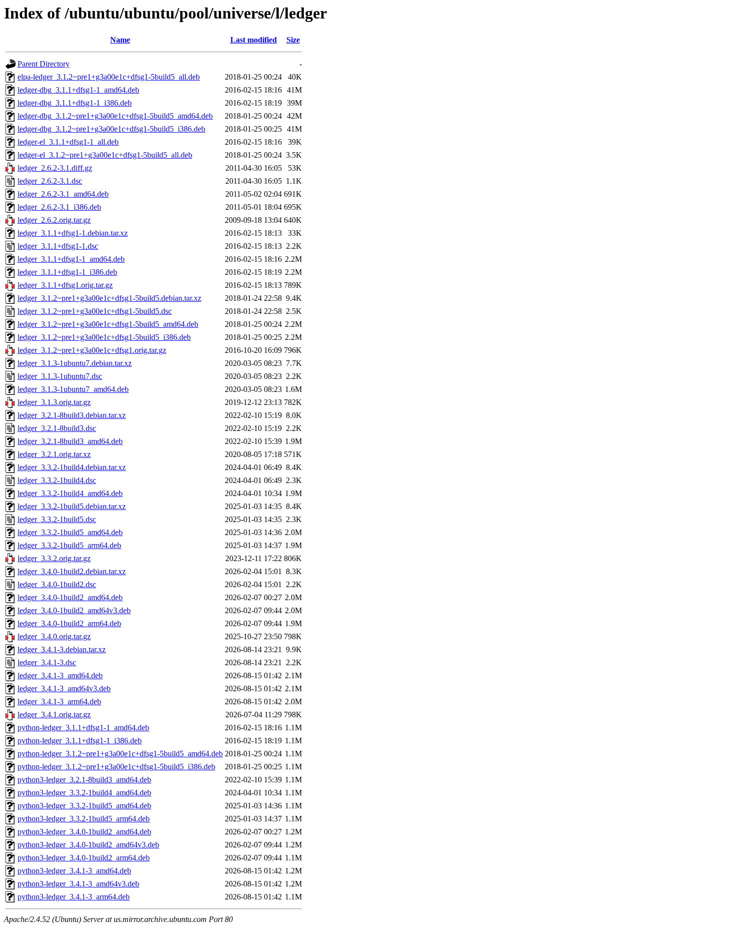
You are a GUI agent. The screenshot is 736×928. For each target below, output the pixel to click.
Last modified (253, 40)
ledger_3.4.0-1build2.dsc (57, 584)
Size (293, 40)
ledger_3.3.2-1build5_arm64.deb (69, 545)
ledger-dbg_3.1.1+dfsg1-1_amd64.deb (78, 90)
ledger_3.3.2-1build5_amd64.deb (70, 532)
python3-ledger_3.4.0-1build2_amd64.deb (84, 831)
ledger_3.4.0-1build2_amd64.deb (70, 597)
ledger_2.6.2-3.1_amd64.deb (63, 194)
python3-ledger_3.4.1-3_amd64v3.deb (78, 883)
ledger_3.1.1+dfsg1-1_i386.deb (67, 272)
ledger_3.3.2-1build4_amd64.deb (70, 493)
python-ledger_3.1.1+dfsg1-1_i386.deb (80, 740)
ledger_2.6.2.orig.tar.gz (54, 220)
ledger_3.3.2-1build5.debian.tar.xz (72, 506)
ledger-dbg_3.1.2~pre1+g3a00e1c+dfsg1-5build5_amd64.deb (115, 116)
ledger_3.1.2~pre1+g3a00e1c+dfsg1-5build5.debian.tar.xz (109, 298)
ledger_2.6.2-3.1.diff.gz (55, 168)
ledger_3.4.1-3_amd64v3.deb (64, 688)
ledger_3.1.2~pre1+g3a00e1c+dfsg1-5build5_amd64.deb (108, 324)
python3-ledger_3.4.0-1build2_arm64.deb (84, 857)
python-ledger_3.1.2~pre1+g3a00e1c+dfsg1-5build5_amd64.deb (120, 753)
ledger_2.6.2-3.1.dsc (50, 181)
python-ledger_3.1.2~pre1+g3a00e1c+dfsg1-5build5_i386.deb (116, 766)
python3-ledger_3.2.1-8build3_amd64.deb (84, 779)
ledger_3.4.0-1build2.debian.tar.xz (72, 571)
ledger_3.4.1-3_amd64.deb (60, 675)
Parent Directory (44, 64)
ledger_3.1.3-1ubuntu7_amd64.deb (73, 389)
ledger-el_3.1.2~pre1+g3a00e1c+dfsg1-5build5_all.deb (105, 155)
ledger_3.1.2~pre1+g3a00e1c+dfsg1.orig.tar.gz (92, 350)
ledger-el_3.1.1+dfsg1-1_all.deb (68, 142)
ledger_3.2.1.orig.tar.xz (54, 454)
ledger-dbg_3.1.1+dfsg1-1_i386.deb (75, 103)
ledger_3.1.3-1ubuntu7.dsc (60, 376)
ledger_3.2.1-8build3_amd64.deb (70, 441)
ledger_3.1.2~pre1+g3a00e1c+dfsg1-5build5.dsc (95, 311)
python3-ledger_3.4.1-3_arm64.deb (74, 896)
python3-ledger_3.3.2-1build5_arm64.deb (84, 818)
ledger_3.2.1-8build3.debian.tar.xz (72, 415)
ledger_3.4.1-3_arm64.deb (59, 701)
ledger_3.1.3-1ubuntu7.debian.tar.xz (75, 363)
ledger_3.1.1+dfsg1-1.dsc (58, 246)
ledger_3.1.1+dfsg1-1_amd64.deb (71, 259)
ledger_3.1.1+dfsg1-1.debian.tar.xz (73, 233)
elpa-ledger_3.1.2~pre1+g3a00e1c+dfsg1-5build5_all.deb (109, 77)
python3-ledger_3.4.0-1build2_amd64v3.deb (88, 844)
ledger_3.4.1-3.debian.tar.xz (62, 649)
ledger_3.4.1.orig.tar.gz (54, 714)
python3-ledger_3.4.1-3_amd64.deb (74, 870)
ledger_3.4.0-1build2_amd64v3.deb (74, 610)
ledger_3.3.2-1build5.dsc (57, 519)
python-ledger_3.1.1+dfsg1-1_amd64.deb (83, 727)
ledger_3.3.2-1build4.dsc (57, 480)
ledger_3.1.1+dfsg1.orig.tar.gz (65, 285)
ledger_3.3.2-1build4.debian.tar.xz (72, 467)
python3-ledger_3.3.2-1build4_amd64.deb (84, 792)
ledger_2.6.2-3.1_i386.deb (59, 207)
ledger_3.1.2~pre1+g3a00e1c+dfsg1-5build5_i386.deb (104, 337)
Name (120, 40)
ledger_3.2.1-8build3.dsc (57, 428)
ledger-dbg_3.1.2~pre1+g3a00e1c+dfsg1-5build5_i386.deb (111, 129)
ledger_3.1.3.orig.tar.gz (54, 402)
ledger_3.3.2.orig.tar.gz (54, 558)
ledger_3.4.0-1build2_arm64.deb (69, 623)
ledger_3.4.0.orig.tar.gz (54, 636)
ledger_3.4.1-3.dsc (47, 662)
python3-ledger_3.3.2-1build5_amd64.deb (84, 805)
